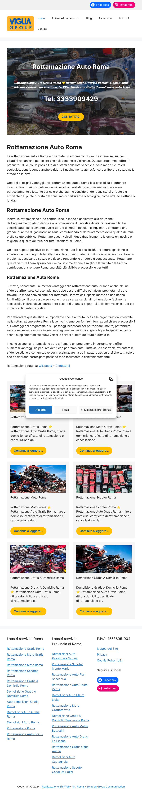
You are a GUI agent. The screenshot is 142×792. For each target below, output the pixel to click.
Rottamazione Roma (21, 728)
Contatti (42, 28)
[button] (111, 378)
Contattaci (62, 365)
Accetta (41, 409)
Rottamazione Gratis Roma (25, 648)
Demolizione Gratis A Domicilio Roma (101, 578)
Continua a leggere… (28, 450)
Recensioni (105, 18)
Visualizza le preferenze (96, 409)
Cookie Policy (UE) (109, 660)
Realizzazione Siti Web (56, 786)
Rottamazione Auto (63, 18)
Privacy (102, 654)
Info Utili (124, 18)
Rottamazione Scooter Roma (96, 497)
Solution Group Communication (105, 786)
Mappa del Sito (107, 648)
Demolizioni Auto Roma (23, 722)
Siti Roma (78, 786)
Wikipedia (45, 365)
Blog (89, 18)
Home (41, 18)
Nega (65, 409)
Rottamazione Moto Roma (28, 497)
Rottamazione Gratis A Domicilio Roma (37, 578)
